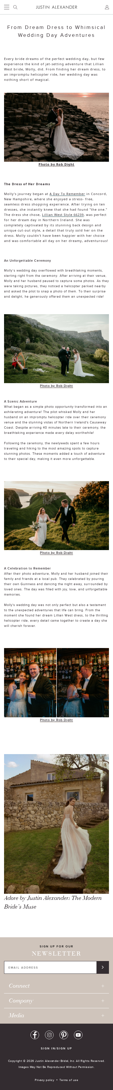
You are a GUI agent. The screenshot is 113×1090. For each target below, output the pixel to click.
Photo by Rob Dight (56, 164)
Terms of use (68, 1080)
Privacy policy (44, 1080)
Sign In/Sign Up (56, 1048)
